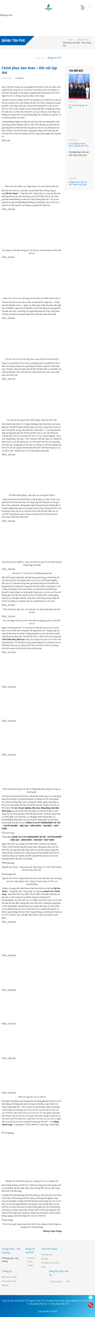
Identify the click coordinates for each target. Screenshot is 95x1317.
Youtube (30, 1265)
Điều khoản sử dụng (9, 1277)
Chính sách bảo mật (9, 1281)
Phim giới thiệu (46, 1255)
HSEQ (43, 1267)
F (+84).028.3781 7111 (58, 1304)
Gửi (68, 1281)
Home (70, 40)
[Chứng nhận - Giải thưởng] (12, 1259)
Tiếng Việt (83, 7)
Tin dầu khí (39, 58)
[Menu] (93, 7)
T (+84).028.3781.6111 (37, 1304)
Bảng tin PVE (83, 40)
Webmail (5, 1285)
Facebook (19, 78)
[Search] (89, 7)
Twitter (30, 1262)
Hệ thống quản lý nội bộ (50, 1263)
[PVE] (48, 7)
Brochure (44, 1259)
